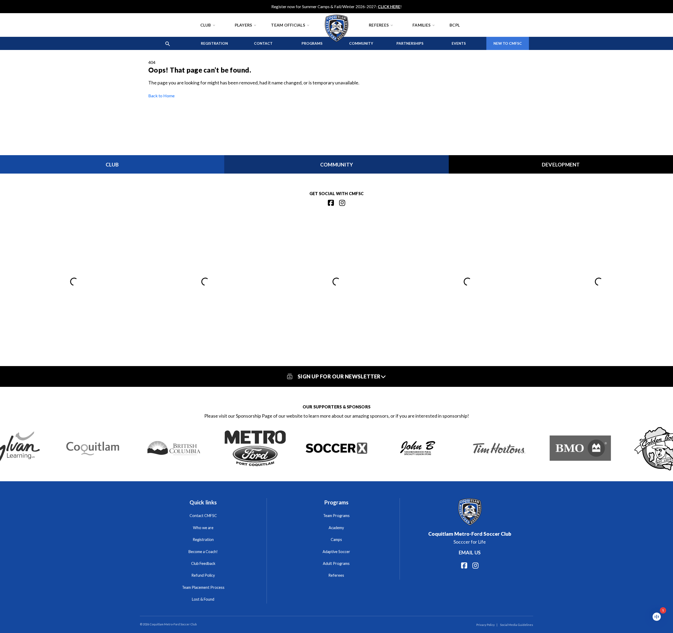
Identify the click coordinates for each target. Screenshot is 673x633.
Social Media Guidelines (516, 624)
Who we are (203, 527)
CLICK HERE (389, 6)
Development (561, 164)
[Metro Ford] (255, 448)
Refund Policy (203, 575)
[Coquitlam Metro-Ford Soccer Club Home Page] (336, 15)
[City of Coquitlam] (92, 448)
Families (421, 25)
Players (243, 25)
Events (459, 43)
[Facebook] (331, 203)
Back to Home (161, 95)
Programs (312, 43)
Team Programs (336, 515)
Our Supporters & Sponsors (336, 406)
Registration (214, 43)
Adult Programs (336, 563)
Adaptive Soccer (336, 551)
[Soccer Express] (336, 448)
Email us (470, 552)
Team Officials (288, 25)
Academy (336, 527)
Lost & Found (203, 599)
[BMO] (580, 448)
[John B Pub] (417, 448)
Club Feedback (203, 563)
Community (361, 43)
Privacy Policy (485, 624)
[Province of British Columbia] (174, 448)
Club (205, 25)
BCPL (455, 25)
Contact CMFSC (203, 515)
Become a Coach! (203, 551)
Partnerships (410, 43)
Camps (336, 539)
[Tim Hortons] (499, 448)
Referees (379, 25)
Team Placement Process (203, 587)
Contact (263, 43)
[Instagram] (342, 203)
